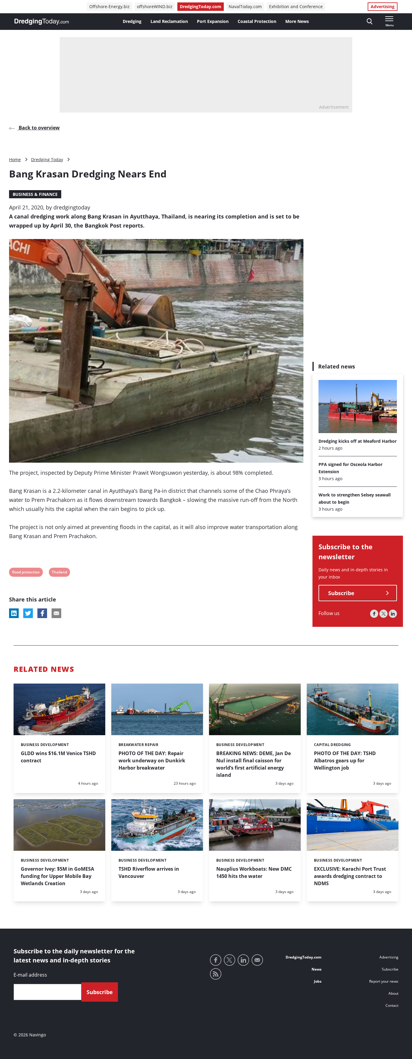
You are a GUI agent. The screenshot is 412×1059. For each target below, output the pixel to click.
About (393, 993)
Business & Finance (35, 194)
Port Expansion (213, 21)
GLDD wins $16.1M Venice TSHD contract (58, 757)
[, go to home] (41, 22)
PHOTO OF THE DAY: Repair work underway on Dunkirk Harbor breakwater (152, 760)
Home (15, 159)
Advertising (383, 6)
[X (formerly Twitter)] (383, 614)
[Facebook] (374, 614)
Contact (391, 1005)
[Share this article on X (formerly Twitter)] (28, 613)
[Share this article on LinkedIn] (14, 613)
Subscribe (341, 593)
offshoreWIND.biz (155, 6)
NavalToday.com (245, 6)
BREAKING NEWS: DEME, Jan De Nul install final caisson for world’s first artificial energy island (253, 764)
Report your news (383, 981)
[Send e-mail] (257, 960)
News (317, 969)
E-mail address (30, 974)
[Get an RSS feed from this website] (215, 974)
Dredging (132, 21)
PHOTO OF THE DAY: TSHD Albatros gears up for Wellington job (345, 760)
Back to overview (38, 127)
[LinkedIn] (393, 614)
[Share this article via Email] (56, 613)
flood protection (26, 573)
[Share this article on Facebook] (42, 613)
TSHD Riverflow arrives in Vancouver (149, 872)
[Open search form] (369, 21)
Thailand (59, 573)
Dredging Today (47, 159)
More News (297, 21)
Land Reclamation (169, 21)
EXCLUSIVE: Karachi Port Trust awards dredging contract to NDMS (350, 876)
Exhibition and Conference (296, 6)
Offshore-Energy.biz (109, 6)
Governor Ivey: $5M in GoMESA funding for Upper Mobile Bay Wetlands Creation (57, 876)
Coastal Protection (257, 21)
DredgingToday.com (200, 6)
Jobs (318, 981)
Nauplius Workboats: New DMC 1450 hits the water (254, 872)
